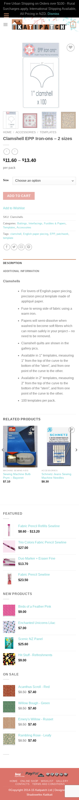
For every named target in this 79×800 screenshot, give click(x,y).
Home (7, 132)
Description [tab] (12, 263)
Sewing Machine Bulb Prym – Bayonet (17, 476)
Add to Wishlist (14, 208)
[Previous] (9, 75)
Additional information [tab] (21, 271)
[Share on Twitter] (14, 247)
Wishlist (47, 781)
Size (6, 180)
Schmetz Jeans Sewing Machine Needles (56, 476)
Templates (48, 132)
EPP (52, 233)
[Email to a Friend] (21, 247)
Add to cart (19, 196)
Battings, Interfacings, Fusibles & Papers (41, 223)
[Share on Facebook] (6, 247)
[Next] (69, 75)
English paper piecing (35, 233)
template (8, 237)
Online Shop (29, 781)
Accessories (26, 132)
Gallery (62, 781)
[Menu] (5, 24)
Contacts (22, 784)
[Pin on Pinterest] (28, 247)
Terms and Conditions (48, 784)
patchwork (62, 233)
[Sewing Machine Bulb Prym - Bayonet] (20, 446)
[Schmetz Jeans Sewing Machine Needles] (59, 446)
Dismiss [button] (53, 13)
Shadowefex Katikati (39, 794)
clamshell (15, 233)
